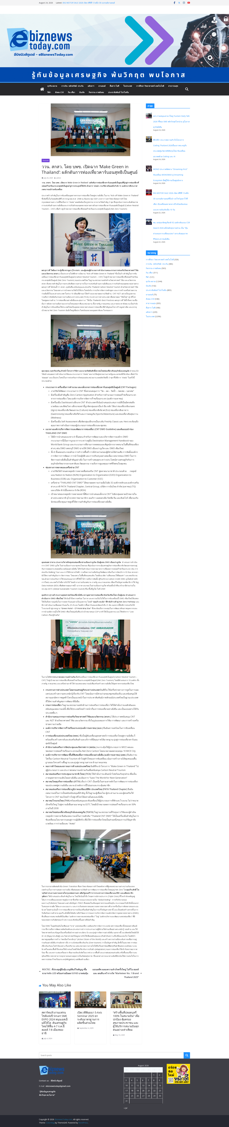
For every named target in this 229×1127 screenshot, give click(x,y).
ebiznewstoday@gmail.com (58, 1086)
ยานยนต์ (101, 86)
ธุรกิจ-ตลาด (52, 86)
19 (138, 1090)
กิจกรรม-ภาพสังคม (96, 92)
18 (132, 1090)
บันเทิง (82, 92)
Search (187, 1055)
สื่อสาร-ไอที (114, 86)
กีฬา (49, 92)
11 (132, 1085)
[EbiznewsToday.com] (114, 15)
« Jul (125, 1108)
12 (138, 1085)
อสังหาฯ (91, 86)
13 (143, 1085)
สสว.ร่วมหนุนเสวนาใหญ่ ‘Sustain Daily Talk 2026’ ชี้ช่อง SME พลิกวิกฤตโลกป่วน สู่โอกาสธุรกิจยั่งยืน (171, 121)
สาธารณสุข (173, 86)
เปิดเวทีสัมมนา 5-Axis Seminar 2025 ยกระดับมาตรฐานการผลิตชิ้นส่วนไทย (89, 1018)
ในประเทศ (127, 86)
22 (154, 1090)
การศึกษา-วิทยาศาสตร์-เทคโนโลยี (150, 86)
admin (58, 178)
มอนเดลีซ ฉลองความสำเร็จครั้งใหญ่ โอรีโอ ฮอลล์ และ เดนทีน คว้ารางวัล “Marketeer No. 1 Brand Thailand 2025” (116, 973)
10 (126, 1085)
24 (126, 1096)
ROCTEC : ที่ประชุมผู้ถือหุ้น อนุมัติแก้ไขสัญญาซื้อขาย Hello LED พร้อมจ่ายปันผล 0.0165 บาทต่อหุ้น (65, 971)
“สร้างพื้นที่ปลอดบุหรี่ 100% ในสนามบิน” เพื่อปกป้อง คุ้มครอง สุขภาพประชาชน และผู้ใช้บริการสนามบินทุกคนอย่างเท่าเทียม (126, 1021)
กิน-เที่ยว (71, 92)
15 (154, 1085)
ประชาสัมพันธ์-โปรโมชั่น (118, 92)
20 (143, 1090)
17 (126, 1090)
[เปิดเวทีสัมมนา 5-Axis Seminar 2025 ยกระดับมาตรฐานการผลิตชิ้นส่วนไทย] (90, 993)
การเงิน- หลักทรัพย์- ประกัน (72, 86)
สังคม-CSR (59, 92)
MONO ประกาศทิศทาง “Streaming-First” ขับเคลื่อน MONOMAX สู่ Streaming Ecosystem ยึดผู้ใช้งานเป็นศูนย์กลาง (89, 4)
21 (149, 1090)
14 (149, 1085)
